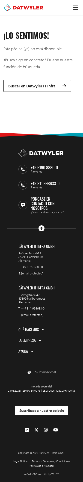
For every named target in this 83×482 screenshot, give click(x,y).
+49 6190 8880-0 (32, 267)
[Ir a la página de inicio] (23, 7)
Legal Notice (20, 461)
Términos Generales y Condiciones (51, 461)
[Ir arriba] (41, 228)
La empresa (27, 340)
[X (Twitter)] (36, 430)
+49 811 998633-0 (32, 308)
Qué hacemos (28, 330)
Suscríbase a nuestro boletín (41, 410)
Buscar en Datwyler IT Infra (32, 86)
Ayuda (23, 351)
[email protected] (32, 273)
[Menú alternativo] (75, 8)
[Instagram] (46, 430)
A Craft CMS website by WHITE (41, 474)
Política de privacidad (42, 465)
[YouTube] (55, 430)
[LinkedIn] (27, 430)
